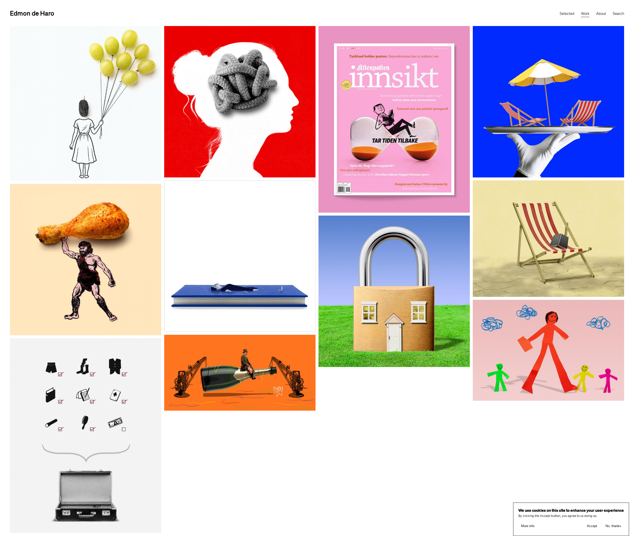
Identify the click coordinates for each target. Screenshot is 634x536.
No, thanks (613, 526)
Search (618, 13)
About (601, 13)
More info (527, 526)
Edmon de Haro (32, 13)
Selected (567, 13)
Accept (592, 526)
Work (585, 13)
